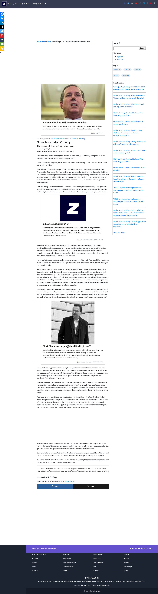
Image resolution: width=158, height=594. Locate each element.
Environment (67, 558)
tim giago (126, 75)
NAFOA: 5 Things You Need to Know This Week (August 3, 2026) (128, 160)
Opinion (120, 56)
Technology (128, 566)
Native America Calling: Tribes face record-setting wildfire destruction (128, 105)
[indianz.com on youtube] (136, 3)
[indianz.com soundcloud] (132, 3)
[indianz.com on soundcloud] (136, 548)
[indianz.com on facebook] (130, 548)
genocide (127, 69)
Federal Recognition (69, 562)
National (96, 570)
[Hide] (1, 53)
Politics (120, 59)
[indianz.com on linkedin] (150, 548)
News (9, 3)
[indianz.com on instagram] (142, 548)
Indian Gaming (98, 554)
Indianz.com (96, 591)
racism (116, 75)
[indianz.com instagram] (140, 3)
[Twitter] (2, 31)
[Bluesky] (2, 18)
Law (95, 566)
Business (35, 558)
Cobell (34, 566)
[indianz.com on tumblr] (147, 3)
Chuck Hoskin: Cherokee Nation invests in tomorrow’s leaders (128, 123)
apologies (117, 69)
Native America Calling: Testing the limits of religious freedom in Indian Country (129, 143)
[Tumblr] (2, 40)
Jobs (15, 3)
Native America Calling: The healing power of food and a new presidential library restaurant (129, 224)
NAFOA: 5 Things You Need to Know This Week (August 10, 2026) (128, 114)
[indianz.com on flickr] (154, 3)
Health (65, 570)
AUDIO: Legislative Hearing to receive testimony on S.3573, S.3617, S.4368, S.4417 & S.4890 (128, 190)
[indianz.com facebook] (124, 3)
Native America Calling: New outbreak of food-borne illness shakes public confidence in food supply (128, 179)
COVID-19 (35, 570)
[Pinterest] (2, 35)
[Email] (2, 44)
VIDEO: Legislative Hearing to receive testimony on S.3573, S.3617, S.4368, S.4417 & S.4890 (128, 202)
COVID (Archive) (37, 3)
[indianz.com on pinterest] (145, 548)
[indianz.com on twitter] (133, 548)
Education (66, 554)
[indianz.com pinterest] (151, 3)
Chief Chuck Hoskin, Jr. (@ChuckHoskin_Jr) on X (67, 346)
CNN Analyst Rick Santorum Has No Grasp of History (68, 139)
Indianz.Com (41, 41)
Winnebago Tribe (140, 581)
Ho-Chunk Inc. (98, 581)
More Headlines (119, 232)
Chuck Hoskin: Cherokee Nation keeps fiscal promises (128, 169)
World (126, 570)
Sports (126, 562)
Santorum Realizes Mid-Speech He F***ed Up (65, 123)
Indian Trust (97, 558)
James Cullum (69, 481)
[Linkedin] (2, 23)
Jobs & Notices (98, 562)
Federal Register (68, 566)
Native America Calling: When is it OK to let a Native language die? (129, 151)
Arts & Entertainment (39, 554)
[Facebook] (2, 14)
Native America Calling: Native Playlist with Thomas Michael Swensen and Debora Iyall (129, 97)
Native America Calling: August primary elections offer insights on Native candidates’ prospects (127, 133)
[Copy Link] (2, 48)
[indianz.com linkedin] (144, 3)
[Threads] (2, 27)
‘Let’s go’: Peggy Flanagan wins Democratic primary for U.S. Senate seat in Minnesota (129, 88)
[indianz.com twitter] (128, 3)
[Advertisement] (92, 24)
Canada (34, 562)
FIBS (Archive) (24, 3)
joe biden (137, 69)
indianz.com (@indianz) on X (57, 224)
